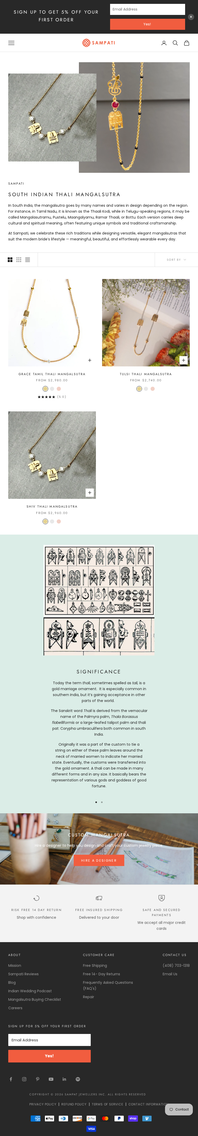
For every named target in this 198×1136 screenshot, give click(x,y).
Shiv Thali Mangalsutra (52, 506)
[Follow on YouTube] (51, 1079)
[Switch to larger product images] (10, 260)
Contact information (148, 1104)
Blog (12, 982)
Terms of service (107, 1104)
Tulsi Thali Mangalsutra (146, 374)
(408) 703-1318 (176, 965)
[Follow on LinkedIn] (64, 1079)
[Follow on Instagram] (24, 1079)
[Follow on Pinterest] (37, 1079)
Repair (88, 996)
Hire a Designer (99, 860)
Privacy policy (42, 1104)
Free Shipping (95, 965)
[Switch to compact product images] (27, 260)
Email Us (170, 974)
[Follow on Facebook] (10, 1079)
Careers (15, 1008)
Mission (14, 965)
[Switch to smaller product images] (18, 260)
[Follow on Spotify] (77, 1079)
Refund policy (73, 1104)
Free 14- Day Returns (101, 974)
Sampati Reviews (23, 974)
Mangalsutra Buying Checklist (34, 999)
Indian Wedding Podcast (30, 991)
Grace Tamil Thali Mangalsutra (52, 374)
